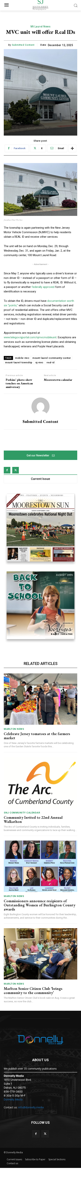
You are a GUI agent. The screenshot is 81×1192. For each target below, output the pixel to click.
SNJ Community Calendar (22, 812)
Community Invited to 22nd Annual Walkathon (33, 819)
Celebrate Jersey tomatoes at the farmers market (37, 735)
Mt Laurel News (40, 26)
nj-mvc (39, 362)
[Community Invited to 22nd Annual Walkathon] (40, 782)
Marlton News (14, 729)
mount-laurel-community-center (51, 358)
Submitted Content (23, 44)
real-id (51, 362)
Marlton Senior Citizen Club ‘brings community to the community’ (33, 990)
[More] (72, 148)
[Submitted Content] (40, 407)
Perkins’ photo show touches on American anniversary (19, 383)
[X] (15, 470)
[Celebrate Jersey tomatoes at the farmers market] (40, 699)
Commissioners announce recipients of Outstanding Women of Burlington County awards (39, 905)
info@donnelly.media (31, 1107)
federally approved (43, 287)
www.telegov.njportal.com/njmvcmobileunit (30, 337)
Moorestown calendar (58, 380)
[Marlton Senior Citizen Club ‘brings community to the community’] (40, 954)
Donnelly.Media (13, 1099)
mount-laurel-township (18, 362)
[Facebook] (7, 470)
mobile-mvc (22, 358)
